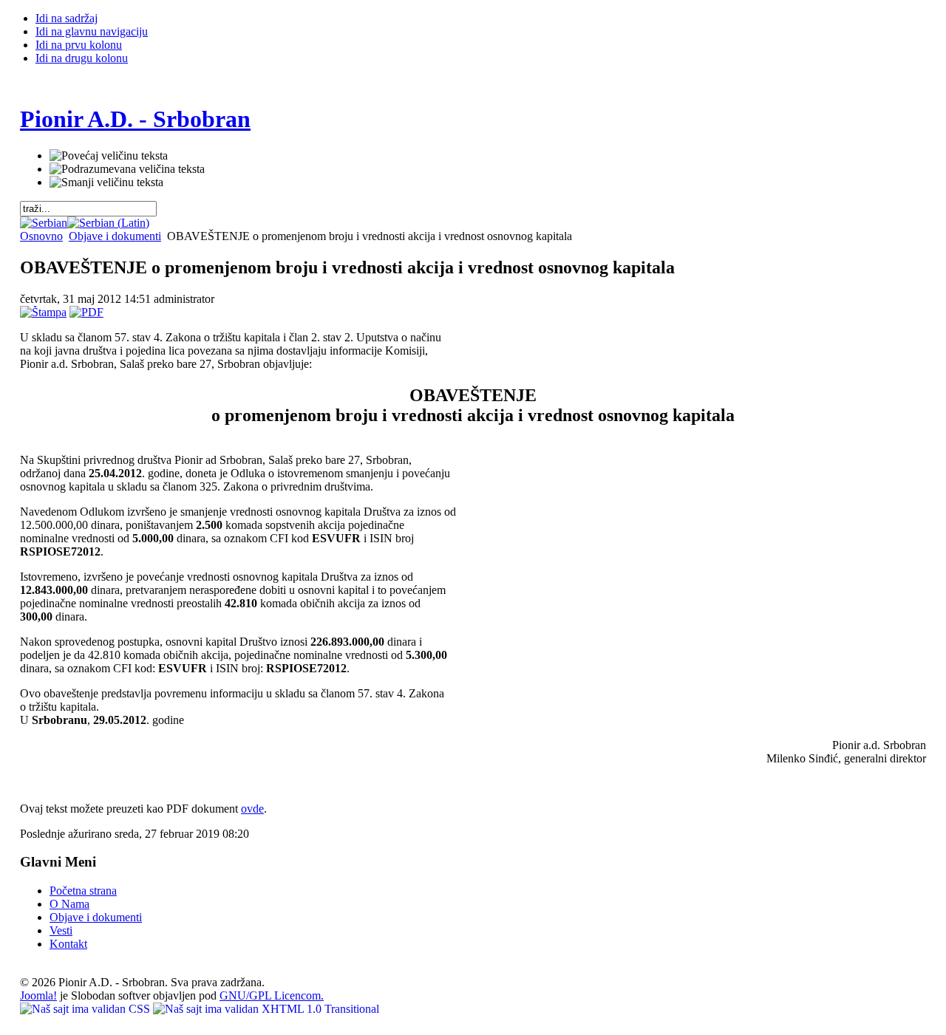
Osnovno (41, 236)
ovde (252, 808)
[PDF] (86, 312)
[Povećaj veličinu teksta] (109, 156)
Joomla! (38, 995)
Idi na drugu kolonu (81, 58)
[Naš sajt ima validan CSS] (86, 1008)
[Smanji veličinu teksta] (106, 182)
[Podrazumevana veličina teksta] (127, 169)
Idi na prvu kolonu (78, 44)
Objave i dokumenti (115, 236)
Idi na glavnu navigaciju (91, 31)
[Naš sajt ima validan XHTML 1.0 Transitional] (266, 1008)
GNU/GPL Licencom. (272, 995)
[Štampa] (43, 312)
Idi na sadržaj (66, 18)
